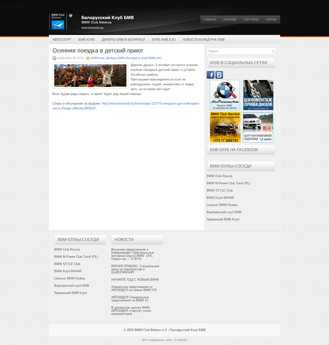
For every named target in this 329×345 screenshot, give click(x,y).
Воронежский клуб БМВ (224, 212)
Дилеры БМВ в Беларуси (123, 39)
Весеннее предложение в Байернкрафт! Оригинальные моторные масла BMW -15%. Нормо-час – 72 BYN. (132, 254)
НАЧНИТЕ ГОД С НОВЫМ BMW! (135, 279)
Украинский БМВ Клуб (223, 219)
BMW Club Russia (219, 176)
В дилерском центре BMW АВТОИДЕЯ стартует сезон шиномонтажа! (131, 311)
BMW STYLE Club (220, 190)
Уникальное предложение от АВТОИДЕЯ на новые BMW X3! (134, 288)
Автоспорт (62, 39)
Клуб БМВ (230, 19)
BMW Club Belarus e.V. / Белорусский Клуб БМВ (170, 330)
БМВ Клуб (87, 39)
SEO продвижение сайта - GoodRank (164, 339)
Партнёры (251, 19)
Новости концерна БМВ (204, 39)
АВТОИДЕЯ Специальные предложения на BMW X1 (130, 298)
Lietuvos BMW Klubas (222, 205)
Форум (271, 19)
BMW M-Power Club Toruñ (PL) (228, 183)
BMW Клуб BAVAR (220, 197)
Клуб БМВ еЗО (164, 39)
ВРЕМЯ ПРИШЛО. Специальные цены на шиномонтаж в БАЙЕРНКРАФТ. (135, 269)
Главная (210, 19)
